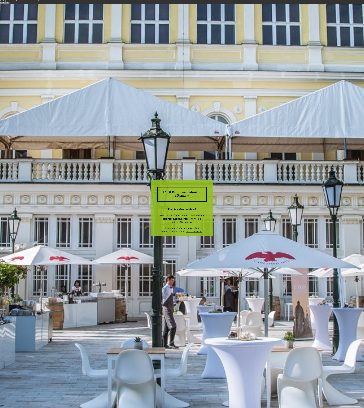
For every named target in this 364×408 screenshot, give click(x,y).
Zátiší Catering (181, 222)
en (209, 182)
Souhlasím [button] (4, 3)
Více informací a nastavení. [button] (27, 1)
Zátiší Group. (194, 231)
